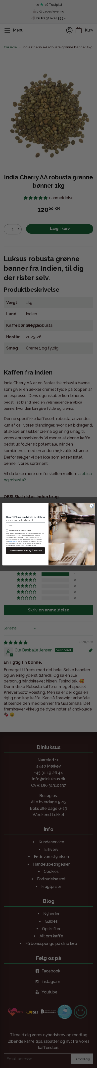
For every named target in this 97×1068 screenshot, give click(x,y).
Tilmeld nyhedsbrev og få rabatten (25, 550)
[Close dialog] (92, 506)
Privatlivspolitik (13, 541)
